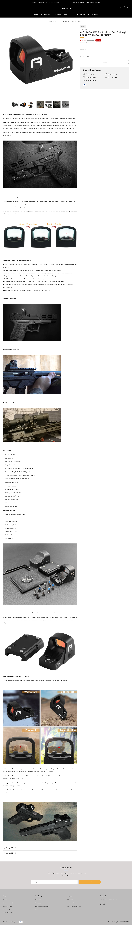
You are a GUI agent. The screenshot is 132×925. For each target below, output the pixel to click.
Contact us (68, 14)
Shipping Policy (7, 906)
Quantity (83, 49)
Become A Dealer (8, 903)
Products (38, 903)
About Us (38, 900)
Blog (36, 909)
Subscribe (89, 882)
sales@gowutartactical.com (109, 900)
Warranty (57, 14)
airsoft (95, 14)
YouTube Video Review (42, 906)
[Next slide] (73, 62)
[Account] (120, 7)
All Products (46, 14)
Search (5, 900)
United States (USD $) (9, 922)
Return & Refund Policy (74, 906)
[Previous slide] (7, 62)
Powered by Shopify (113, 922)
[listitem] (45, 2)
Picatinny (57, 21)
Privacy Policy (7, 909)
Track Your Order (8, 912)
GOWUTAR (66, 9)
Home (36, 14)
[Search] (128, 7)
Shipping (82, 43)
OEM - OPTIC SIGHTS (82, 14)
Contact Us (70, 903)
